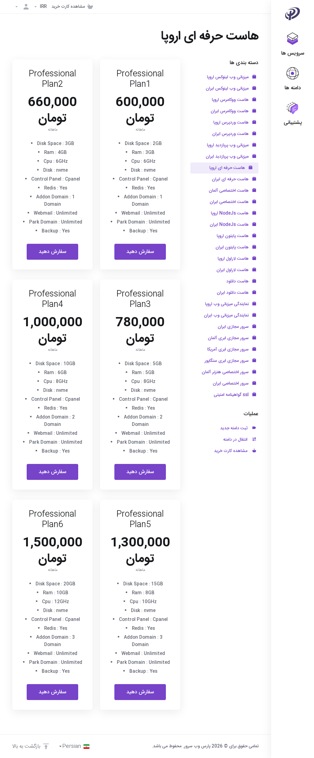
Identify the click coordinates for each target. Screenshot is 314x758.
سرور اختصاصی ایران (231, 383)
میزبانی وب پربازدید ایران (228, 156)
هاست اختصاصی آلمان (229, 190)
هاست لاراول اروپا (234, 258)
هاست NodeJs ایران (230, 224)
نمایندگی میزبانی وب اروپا (227, 304)
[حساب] (21, 6)
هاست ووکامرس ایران (230, 111)
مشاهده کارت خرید (232, 451)
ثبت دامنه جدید (235, 428)
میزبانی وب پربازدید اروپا (228, 145)
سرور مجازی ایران (234, 327)
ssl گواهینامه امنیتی (232, 395)
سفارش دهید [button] (140, 251)
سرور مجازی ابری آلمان (229, 338)
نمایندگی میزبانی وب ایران (227, 315)
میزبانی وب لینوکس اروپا (228, 77)
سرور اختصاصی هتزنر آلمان (226, 372)
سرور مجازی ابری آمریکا (228, 349)
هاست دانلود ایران (233, 293)
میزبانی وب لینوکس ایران (228, 88)
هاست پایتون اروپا (233, 236)
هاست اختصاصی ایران (230, 202)
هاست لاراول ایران (233, 270)
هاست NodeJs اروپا (230, 213)
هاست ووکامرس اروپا (231, 100)
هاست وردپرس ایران (231, 134)
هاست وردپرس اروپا (231, 122)
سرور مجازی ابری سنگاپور (227, 361)
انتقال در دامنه (236, 439)
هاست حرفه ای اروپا (227, 168)
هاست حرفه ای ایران (231, 179)
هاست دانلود (238, 281)
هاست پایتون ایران (233, 247)
